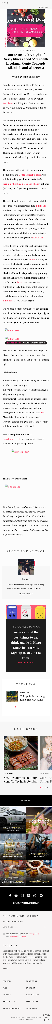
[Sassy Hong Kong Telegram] (41, 896)
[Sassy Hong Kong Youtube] (16, 896)
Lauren (26, 578)
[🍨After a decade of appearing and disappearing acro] (13, 873)
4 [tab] (47, 787)
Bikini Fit (41, 205)
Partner (7, 995)
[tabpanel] (26, 696)
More (5, 968)
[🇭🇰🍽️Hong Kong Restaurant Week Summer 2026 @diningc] (39, 873)
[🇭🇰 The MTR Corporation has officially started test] (13, 820)
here (32, 259)
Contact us (31, 981)
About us (7, 981)
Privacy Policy (10, 1002)
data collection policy (18, 936)
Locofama (8, 103)
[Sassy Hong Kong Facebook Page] (10, 896)
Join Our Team (32, 995)
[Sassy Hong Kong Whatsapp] (34, 896)
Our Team (30, 988)
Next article (43, 7)
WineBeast (8, 300)
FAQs (5, 988)
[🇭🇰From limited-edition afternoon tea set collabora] (13, 847)
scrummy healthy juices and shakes (21, 183)
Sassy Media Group (12, 1008)
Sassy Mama (31, 1008)
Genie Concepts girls (30, 174)
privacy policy (34, 934)
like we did (37, 237)
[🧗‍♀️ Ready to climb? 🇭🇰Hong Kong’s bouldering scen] (39, 847)
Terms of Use (32, 1002)
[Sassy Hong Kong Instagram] (22, 896)
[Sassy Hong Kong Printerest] (28, 896)
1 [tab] (15, 706)
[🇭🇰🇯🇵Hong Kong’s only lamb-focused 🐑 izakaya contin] (39, 820)
